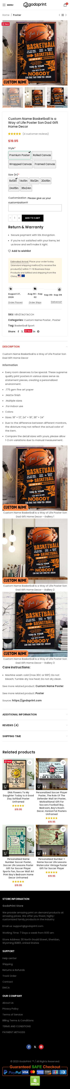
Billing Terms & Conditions (18, 1020)
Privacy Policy (10, 1008)
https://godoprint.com (27, 700)
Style (11, 148)
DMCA (6, 987)
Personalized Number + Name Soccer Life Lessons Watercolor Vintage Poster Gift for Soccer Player (51, 864)
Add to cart (32, 218)
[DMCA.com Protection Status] (35, 1080)
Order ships (35, 302)
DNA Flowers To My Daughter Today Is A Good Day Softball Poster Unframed (18, 797)
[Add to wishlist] (30, 762)
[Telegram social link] (38, 331)
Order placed (15, 302)
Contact (7, 981)
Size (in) (13, 174)
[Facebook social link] (18, 331)
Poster (17, 15)
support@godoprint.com (28, 926)
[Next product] (66, 15)
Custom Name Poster (37, 320)
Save (7, 24)
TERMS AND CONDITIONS (16, 1026)
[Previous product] (59, 15)
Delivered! (56, 301)
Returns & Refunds (13, 970)
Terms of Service (12, 1014)
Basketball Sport (25, 325)
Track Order (9, 976)
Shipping (7, 964)
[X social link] (22, 331)
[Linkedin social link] (34, 331)
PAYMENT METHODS (13, 1032)
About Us (8, 1002)
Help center (9, 958)
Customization (17, 197)
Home (6, 15)
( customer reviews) (36, 133)
